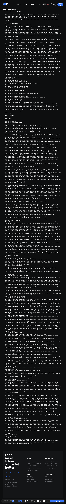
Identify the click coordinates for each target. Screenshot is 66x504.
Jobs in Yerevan (49, 479)
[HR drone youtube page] (10, 477)
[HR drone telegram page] (6, 477)
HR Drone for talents (32, 470)
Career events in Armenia (34, 468)
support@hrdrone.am (11, 482)
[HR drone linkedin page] (14, 472)
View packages (57, 501)
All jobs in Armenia (32, 461)
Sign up (60, 4)
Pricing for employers (51, 463)
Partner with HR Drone (51, 465)
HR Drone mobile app (33, 481)
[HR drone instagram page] (6, 472)
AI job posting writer (50, 468)
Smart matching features (34, 463)
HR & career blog (32, 465)
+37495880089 (9, 479)
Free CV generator (32, 477)
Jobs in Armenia (49, 477)
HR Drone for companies (52, 461)
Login (54, 4)
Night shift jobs (49, 481)
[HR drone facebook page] (10, 472)
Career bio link (31, 479)
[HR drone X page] (18, 472)
